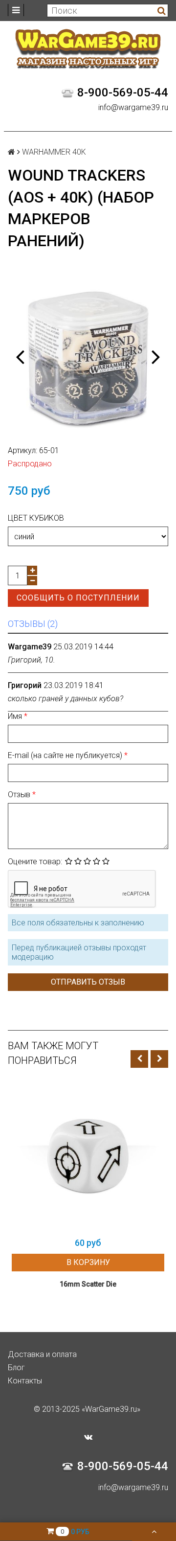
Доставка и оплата (42, 1354)
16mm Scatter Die (88, 1284)
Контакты (25, 1380)
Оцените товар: (35, 861)
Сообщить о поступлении (78, 597)
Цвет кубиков (36, 518)
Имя (16, 716)
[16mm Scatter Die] (88, 1156)
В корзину (88, 1262)
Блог (16, 1367)
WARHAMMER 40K (54, 152)
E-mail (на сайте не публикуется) (66, 755)
